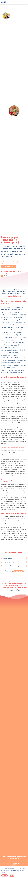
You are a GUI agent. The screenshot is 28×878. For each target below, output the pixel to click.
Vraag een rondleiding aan (13, 863)
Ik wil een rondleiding (9, 262)
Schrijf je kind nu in (8, 266)
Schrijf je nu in (9, 571)
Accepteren (4, 875)
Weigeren (12, 875)
